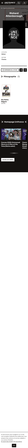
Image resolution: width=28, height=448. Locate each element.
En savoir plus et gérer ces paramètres (11, 441)
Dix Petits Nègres (5, 101)
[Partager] (21, 70)
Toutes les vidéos (7, 159)
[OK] (14, 445)
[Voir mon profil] (24, 3)
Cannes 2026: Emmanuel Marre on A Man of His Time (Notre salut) (10, 144)
